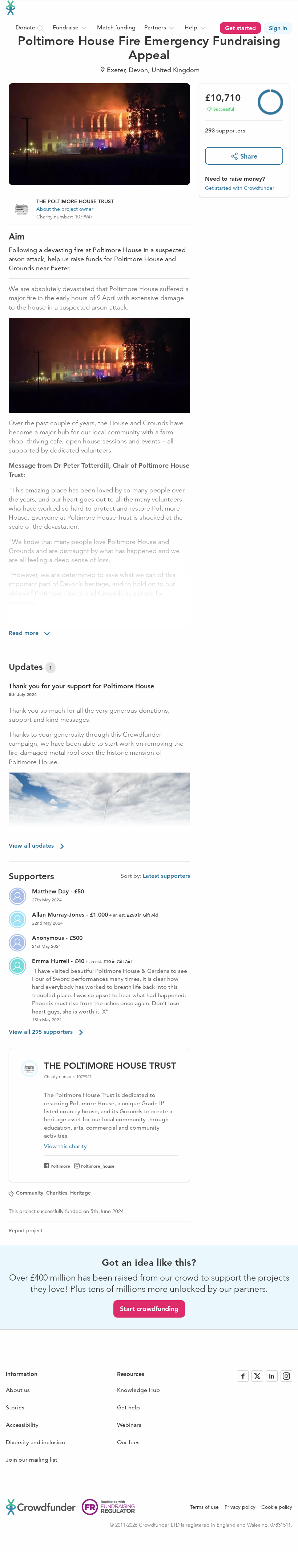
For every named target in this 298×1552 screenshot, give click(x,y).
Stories (15, 1407)
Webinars (129, 1424)
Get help (128, 1407)
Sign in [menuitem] (278, 28)
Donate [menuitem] (26, 27)
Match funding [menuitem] (116, 27)
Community (29, 1192)
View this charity (65, 1146)
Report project (26, 1230)
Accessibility (22, 1424)
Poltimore (60, 1166)
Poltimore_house (97, 1166)
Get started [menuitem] (240, 28)
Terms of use (204, 1507)
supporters (225, 130)
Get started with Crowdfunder (239, 188)
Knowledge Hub (138, 1390)
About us (18, 1390)
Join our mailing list (31, 1459)
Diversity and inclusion (35, 1442)
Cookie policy (276, 1507)
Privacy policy (240, 1507)
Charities (56, 1192)
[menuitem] (70, 28)
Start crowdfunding (149, 1309)
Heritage (80, 1192)
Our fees (128, 1442)
